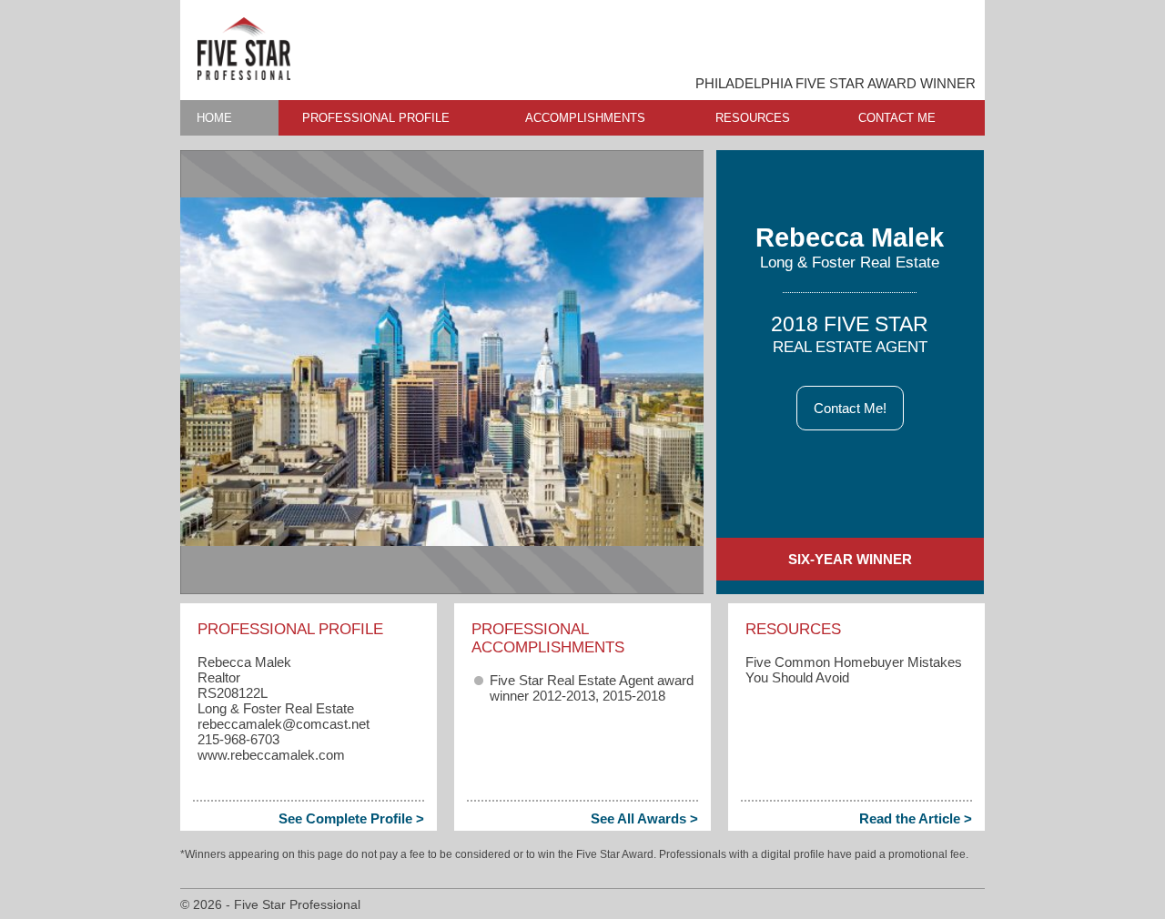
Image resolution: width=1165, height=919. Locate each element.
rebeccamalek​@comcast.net (284, 724)
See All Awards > (644, 818)
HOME (214, 118)
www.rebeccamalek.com (271, 754)
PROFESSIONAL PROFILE (376, 118)
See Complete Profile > (351, 818)
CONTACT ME (897, 118)
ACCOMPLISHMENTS (585, 118)
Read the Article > (915, 818)
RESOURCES (752, 118)
